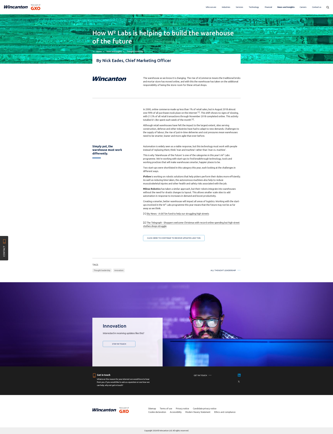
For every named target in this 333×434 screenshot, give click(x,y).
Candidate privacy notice (204, 408)
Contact (4, 251)
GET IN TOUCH (200, 375)
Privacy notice (182, 408)
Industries (226, 7)
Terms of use (166, 408)
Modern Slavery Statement (197, 412)
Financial (268, 7)
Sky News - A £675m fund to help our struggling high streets (177, 213)
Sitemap (152, 408)
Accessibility (176, 412)
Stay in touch (119, 344)
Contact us (316, 7)
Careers (303, 7)
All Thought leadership (223, 270)
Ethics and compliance (224, 412)
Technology (254, 7)
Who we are (211, 7)
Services (239, 7)
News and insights (286, 7)
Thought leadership (135, 51)
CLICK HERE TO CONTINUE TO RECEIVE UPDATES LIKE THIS (174, 238)
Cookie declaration (157, 412)
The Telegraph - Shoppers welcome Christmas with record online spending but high (189, 222)
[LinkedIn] (239, 375)
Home (99, 51)
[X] (239, 381)
